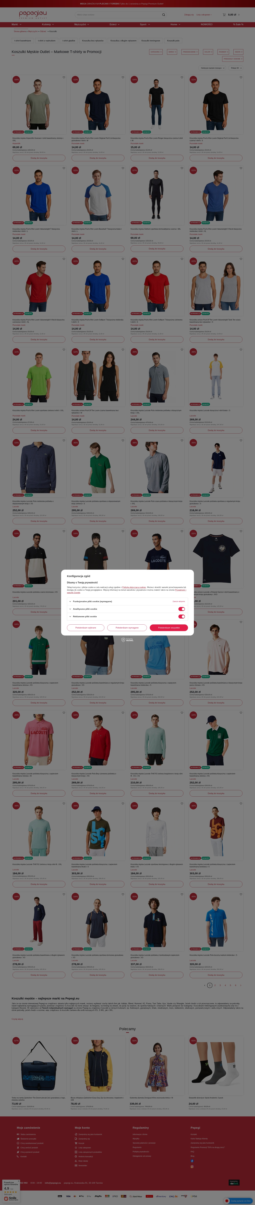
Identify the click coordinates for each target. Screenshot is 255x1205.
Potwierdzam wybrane (85, 627)
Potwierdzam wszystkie (169, 627)
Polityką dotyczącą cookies (134, 587)
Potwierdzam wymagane (127, 627)
